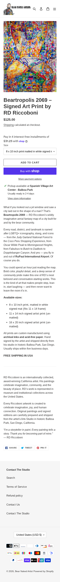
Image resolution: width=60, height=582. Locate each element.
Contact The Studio (17, 513)
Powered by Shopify (43, 571)
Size (6, 145)
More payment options (30, 179)
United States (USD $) (29, 534)
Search (10, 477)
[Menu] (54, 8)
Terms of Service (16, 486)
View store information (19, 198)
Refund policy (14, 495)
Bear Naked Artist (24, 571)
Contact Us (13, 504)
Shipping (9, 125)
